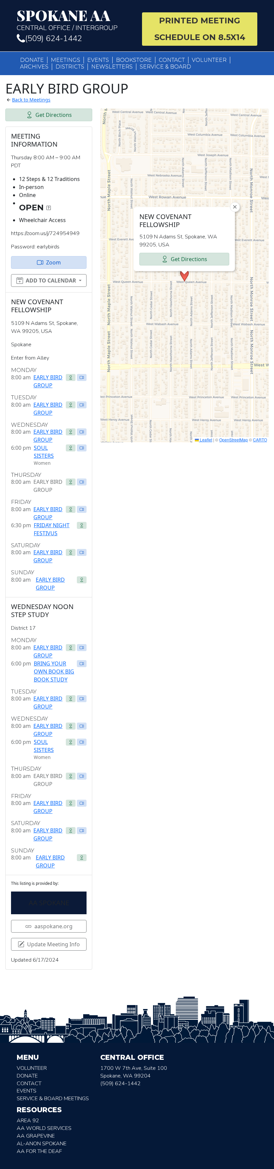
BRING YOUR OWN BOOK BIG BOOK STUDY (54, 671)
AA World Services (44, 1128)
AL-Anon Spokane (41, 1143)
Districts (69, 66)
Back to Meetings (31, 99)
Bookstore (134, 60)
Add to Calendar (51, 280)
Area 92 (28, 1120)
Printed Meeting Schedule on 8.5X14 (199, 29)
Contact (172, 60)
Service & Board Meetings (53, 1098)
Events (98, 60)
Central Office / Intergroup (67, 19)
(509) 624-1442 (53, 38)
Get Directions (53, 115)
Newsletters (112, 66)
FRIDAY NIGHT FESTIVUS (52, 529)
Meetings (65, 60)
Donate (32, 60)
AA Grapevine (36, 1136)
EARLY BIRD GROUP (47, 381)
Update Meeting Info (53, 944)
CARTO (260, 439)
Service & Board (165, 66)
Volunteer (209, 60)
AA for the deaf (39, 1151)
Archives (34, 66)
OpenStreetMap (233, 439)
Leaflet (205, 439)
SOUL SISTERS (44, 451)
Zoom (53, 262)
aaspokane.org (53, 926)
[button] (184, 275)
